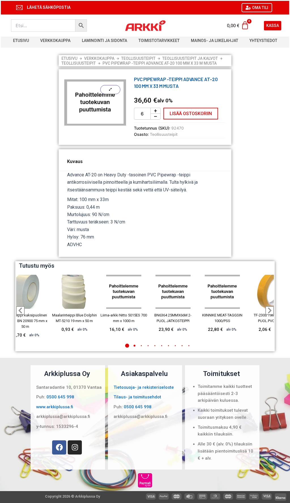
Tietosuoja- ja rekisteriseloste (144, 387)
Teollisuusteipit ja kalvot (190, 58)
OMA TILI (260, 7)
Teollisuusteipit (138, 58)
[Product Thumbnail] (110, 89)
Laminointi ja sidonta (104, 40)
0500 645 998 (60, 397)
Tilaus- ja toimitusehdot (137, 397)
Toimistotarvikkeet (159, 40)
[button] (127, 346)
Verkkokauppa (55, 40)
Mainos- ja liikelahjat (214, 40)
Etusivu (21, 40)
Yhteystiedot (263, 40)
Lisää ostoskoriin (191, 113)
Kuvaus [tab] (75, 161)
